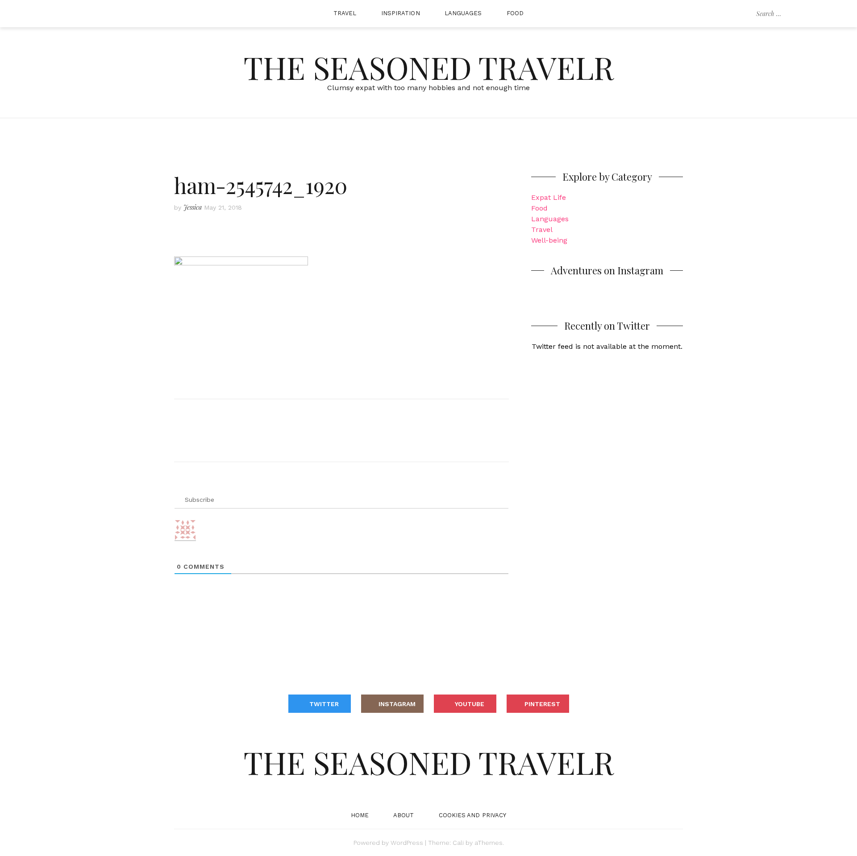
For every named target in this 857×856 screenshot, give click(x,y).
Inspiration (400, 13)
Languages (463, 13)
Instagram (397, 703)
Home (360, 815)
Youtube (469, 703)
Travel (345, 13)
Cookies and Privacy (473, 815)
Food (515, 13)
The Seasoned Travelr (429, 67)
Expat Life (548, 197)
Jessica (192, 207)
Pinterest (542, 703)
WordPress (407, 842)
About (403, 815)
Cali (458, 842)
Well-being (549, 240)
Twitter (324, 703)
